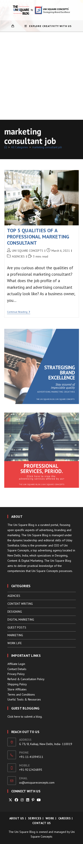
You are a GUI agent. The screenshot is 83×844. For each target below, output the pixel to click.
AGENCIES (18, 256)
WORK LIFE (14, 643)
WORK (50, 818)
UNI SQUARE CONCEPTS (27, 251)
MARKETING (15, 635)
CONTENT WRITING (20, 604)
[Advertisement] (41, 76)
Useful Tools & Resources (24, 699)
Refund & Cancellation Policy (25, 679)
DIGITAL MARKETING (20, 619)
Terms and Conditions (21, 694)
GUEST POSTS (16, 627)
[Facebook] (16, 800)
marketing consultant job (47, 147)
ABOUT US (16, 818)
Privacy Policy (16, 674)
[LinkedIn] (27, 800)
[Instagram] (22, 800)
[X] (10, 800)
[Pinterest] (33, 800)
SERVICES (35, 818)
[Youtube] (39, 800)
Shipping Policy (17, 684)
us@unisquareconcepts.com (36, 782)
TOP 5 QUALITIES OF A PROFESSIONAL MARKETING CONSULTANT (38, 236)
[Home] (5, 147)
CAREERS (64, 818)
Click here (13, 716)
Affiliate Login (16, 664)
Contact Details (16, 669)
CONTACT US (41, 823)
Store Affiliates (17, 689)
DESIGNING (14, 612)
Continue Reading (18, 312)
